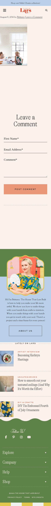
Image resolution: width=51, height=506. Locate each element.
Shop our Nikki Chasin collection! (25, 3)
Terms (27, 497)
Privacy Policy (15, 497)
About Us (25, 330)
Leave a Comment (33, 17)
